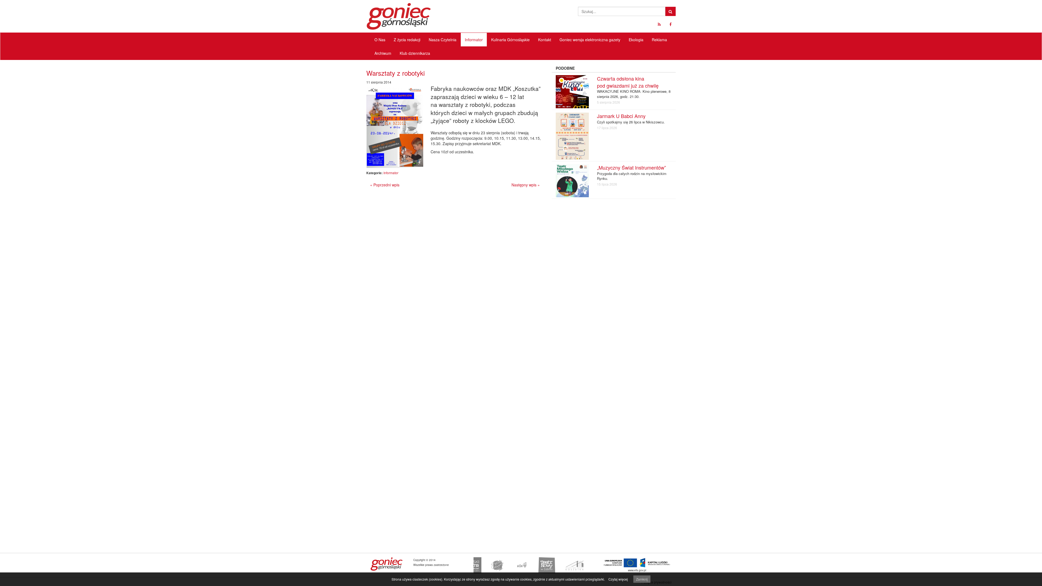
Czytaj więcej (618, 579)
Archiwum (382, 53)
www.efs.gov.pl (637, 570)
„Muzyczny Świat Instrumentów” (631, 167)
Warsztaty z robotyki (395, 73)
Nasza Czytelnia (442, 39)
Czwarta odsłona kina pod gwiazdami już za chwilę (628, 82)
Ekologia (636, 39)
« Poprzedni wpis (384, 184)
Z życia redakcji (407, 39)
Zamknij (642, 579)
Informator (474, 39)
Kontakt (544, 39)
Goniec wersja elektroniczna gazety (590, 39)
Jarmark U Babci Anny (621, 115)
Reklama (659, 39)
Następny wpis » (526, 184)
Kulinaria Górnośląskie (510, 39)
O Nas (379, 39)
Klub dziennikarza (415, 53)
